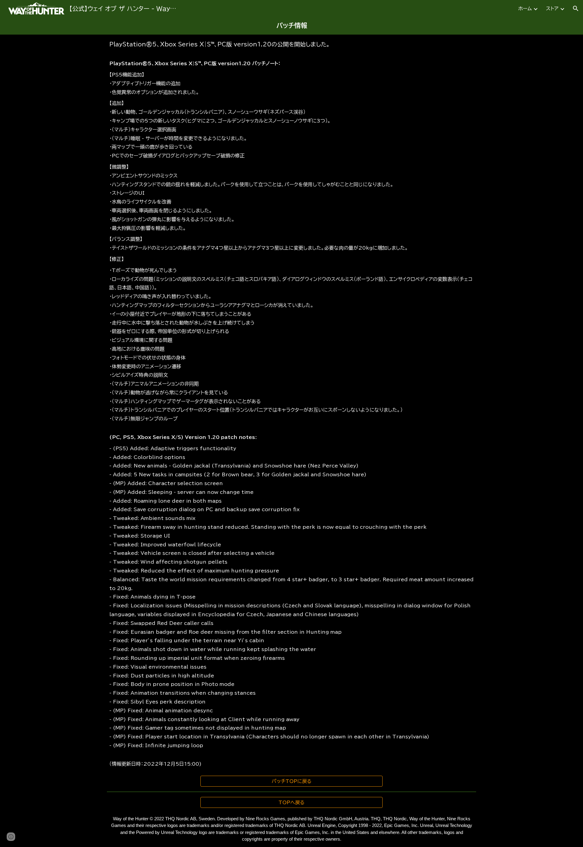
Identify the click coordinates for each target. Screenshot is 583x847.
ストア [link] (552, 8)
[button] (575, 8)
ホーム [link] (525, 8)
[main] (291, 25)
